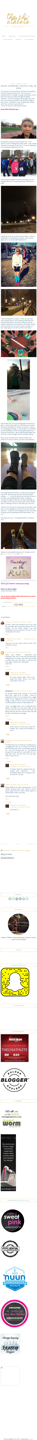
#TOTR (10, 606)
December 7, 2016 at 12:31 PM (20, 675)
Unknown (8, 652)
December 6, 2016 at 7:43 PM (19, 785)
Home (18, 844)
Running (32, 606)
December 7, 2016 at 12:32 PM (20, 724)
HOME (4, 36)
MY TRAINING (29, 39)
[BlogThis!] (17, 605)
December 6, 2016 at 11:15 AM (21, 622)
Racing (25, 606)
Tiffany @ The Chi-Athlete (13, 639)
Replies (9, 669)
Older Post (5, 844)
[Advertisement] (18, 59)
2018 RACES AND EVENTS (27, 36)
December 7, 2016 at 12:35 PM (20, 807)
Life (20, 606)
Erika (20, 554)
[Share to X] (18, 605)
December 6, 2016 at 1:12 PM (21, 652)
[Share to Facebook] (20, 605)
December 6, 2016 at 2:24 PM (22, 691)
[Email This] (15, 605)
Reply (7, 634)
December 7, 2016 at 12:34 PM (20, 766)
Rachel (7, 785)
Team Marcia (8, 554)
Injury (15, 606)
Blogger (30, 1439)
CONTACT (19, 39)
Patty (14, 554)
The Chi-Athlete (18, 19)
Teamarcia (8, 622)
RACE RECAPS (8, 39)
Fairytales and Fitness (12, 740)
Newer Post (32, 844)
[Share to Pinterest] (22, 605)
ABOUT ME (12, 36)
